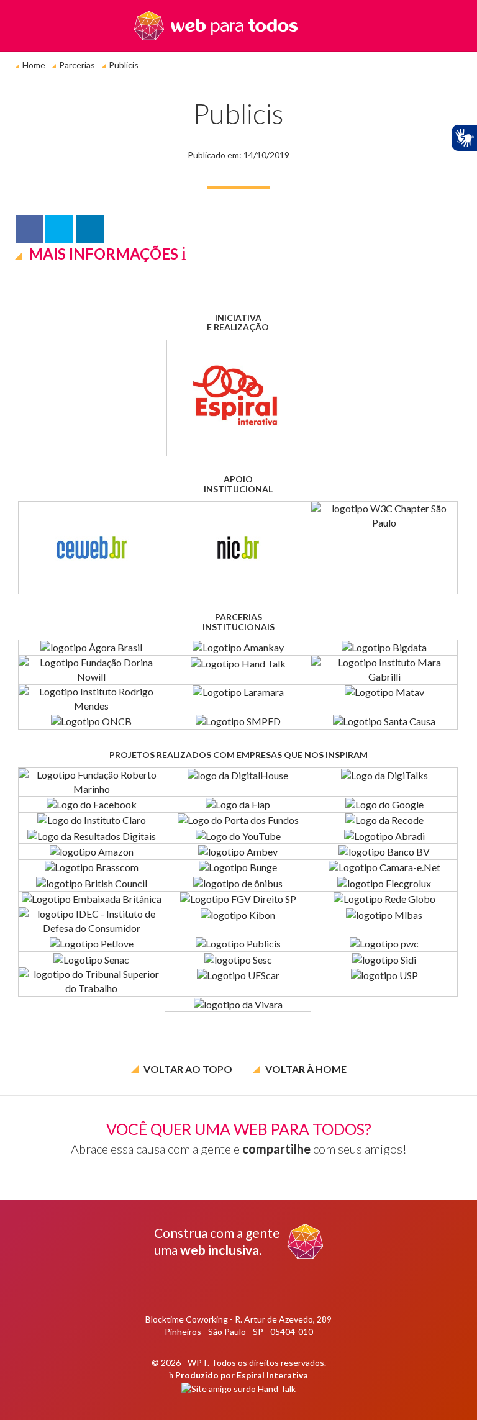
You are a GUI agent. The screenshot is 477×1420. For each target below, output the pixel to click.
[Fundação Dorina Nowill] (91, 670)
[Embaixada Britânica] (91, 899)
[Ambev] (238, 851)
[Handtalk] (238, 670)
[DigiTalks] (384, 782)
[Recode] (384, 820)
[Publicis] (238, 944)
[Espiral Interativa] (237, 398)
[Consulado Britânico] (91, 883)
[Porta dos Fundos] (238, 820)
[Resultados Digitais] (91, 836)
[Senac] (91, 959)
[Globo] (384, 899)
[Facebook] (91, 804)
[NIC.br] (238, 547)
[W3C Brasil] (384, 547)
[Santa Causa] (384, 721)
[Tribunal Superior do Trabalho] (91, 982)
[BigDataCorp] (384, 648)
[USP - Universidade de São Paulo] (384, 982)
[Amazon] (91, 851)
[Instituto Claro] (91, 820)
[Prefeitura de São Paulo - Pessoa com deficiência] (238, 721)
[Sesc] (238, 959)
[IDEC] (91, 921)
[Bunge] (238, 867)
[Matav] (384, 699)
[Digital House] (238, 782)
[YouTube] (238, 836)
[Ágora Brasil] (91, 648)
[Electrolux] (384, 883)
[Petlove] (91, 944)
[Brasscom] (91, 867)
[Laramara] (238, 699)
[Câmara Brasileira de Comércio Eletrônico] (384, 867)
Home (33, 65)
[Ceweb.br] (91, 547)
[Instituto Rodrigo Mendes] (91, 699)
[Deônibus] (238, 883)
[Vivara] (238, 1004)
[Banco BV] (384, 851)
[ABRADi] (384, 836)
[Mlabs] (384, 921)
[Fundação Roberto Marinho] (91, 782)
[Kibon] (238, 921)
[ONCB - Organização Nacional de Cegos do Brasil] (91, 721)
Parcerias (77, 65)
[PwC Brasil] (384, 944)
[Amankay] (238, 648)
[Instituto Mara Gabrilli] (384, 670)
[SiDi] (384, 959)
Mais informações (103, 254)
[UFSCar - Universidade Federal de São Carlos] (238, 982)
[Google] (384, 804)
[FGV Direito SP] (238, 899)
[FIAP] (238, 804)
